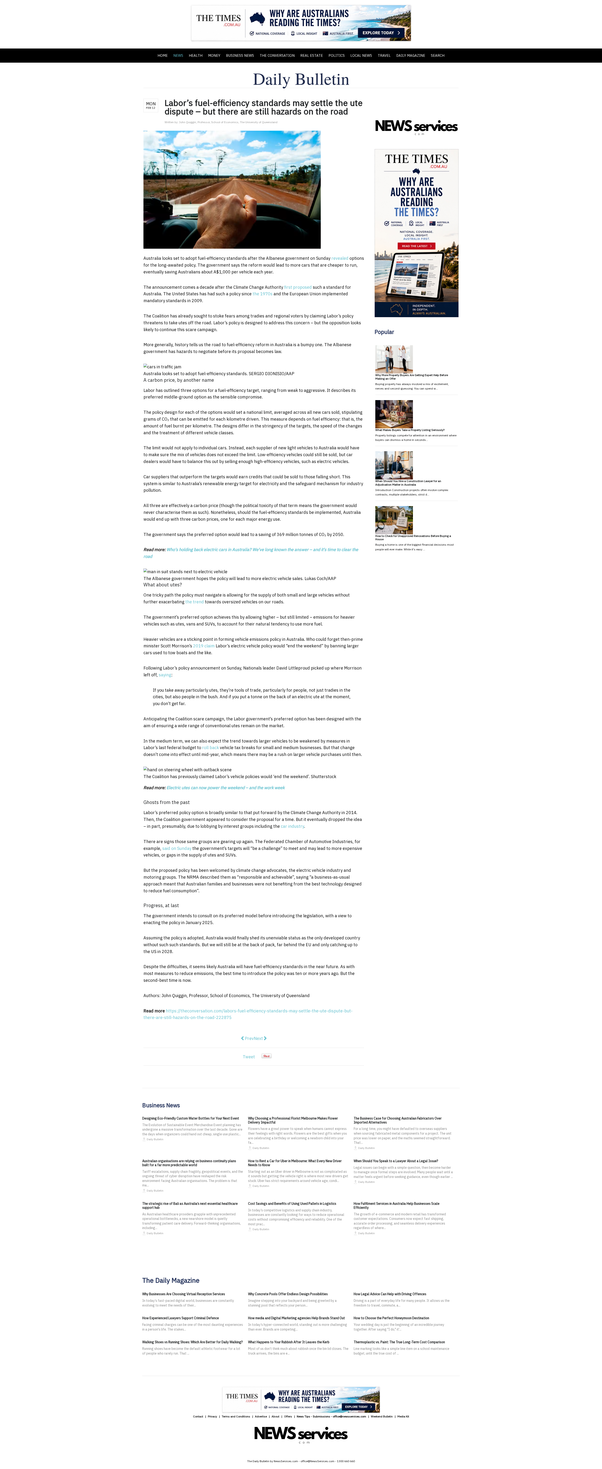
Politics (337, 55)
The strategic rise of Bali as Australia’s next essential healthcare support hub (190, 1205)
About (275, 1416)
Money (214, 55)
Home (163, 55)
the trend (194, 602)
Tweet (249, 1056)
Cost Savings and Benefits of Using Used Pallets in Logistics (292, 1203)
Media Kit (403, 1416)
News (178, 55)
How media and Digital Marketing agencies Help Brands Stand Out (296, 1318)
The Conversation (277, 55)
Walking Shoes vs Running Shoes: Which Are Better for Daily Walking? (192, 1342)
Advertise (261, 1416)
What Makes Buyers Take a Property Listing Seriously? (409, 430)
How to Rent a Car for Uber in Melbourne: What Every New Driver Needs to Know (295, 1163)
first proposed (298, 287)
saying (165, 675)
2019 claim (204, 646)
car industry (292, 826)
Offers (288, 1416)
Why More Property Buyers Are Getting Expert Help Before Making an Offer (411, 376)
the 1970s (263, 293)
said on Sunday (176, 848)
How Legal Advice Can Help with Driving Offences (390, 1294)
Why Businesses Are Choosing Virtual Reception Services (183, 1294)
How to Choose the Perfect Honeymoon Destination (391, 1318)
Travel (384, 55)
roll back (210, 747)
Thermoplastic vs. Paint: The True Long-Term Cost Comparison (399, 1342)
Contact (198, 1416)
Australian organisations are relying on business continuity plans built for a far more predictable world (189, 1163)
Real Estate (311, 55)
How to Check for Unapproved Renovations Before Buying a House (413, 537)
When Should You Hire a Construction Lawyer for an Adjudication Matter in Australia (408, 482)
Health (195, 55)
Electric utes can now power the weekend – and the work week (225, 787)
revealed (340, 258)
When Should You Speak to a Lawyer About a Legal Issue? (396, 1161)
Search (437, 55)
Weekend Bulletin (382, 1416)
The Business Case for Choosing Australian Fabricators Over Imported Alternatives (398, 1120)
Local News (361, 55)
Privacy (212, 1416)
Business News (240, 55)
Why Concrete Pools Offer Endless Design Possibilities (288, 1294)
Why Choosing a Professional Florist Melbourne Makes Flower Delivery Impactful (293, 1120)
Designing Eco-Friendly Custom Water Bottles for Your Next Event (190, 1118)
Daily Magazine (410, 55)
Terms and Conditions (236, 1416)
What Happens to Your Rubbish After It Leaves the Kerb (288, 1342)
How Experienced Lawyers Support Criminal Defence (180, 1318)
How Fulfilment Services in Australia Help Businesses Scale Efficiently (397, 1205)
